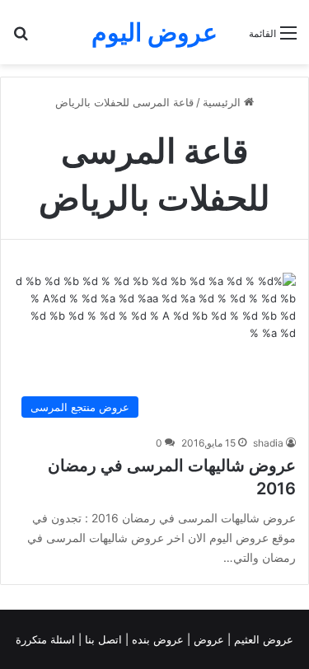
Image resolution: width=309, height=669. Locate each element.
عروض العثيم (262, 639)
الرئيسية (223, 102)
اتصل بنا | (101, 639)
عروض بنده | (156, 639)
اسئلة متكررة (47, 639)
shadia (268, 443)
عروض (208, 639)
